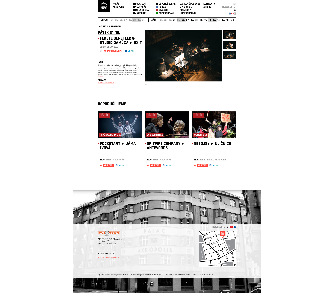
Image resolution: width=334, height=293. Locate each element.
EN (234, 4)
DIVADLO (163, 10)
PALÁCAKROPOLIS (118, 6)
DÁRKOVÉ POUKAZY (190, 4)
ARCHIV (207, 7)
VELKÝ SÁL (140, 7)
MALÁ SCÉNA (142, 10)
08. (192, 20)
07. (187, 20)
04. (174, 20)
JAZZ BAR (140, 13)
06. (183, 20)
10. (201, 20)
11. (205, 20)
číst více (100, 76)
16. (227, 20)
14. (218, 20)
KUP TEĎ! (108, 165)
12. (209, 20)
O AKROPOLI (186, 7)
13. (214, 20)
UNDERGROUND (188, 13)
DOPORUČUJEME (167, 4)
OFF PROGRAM (166, 13)
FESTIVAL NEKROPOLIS (106, 83)
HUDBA (162, 7)
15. (223, 20)
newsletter (229, 7)
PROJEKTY (185, 10)
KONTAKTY (209, 4)
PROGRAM (140, 4)
